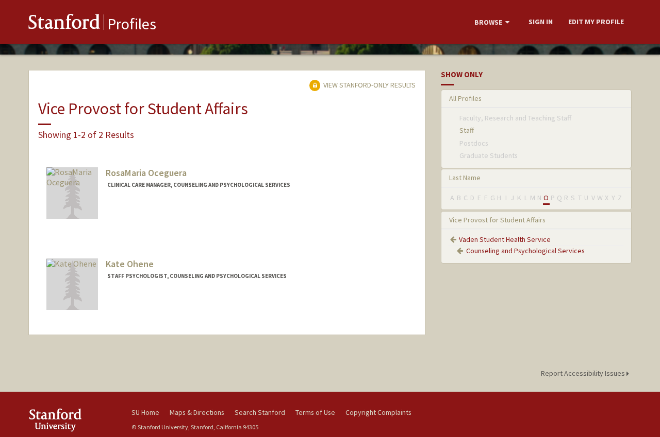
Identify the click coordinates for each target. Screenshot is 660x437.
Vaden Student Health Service (505, 239)
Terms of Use (315, 412)
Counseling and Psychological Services (525, 250)
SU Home (145, 412)
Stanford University (72, 419)
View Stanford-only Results (369, 85)
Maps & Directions (197, 412)
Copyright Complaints (378, 412)
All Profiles (465, 98)
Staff (466, 130)
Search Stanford (260, 412)
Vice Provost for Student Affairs (497, 219)
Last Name (465, 177)
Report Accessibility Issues (583, 373)
